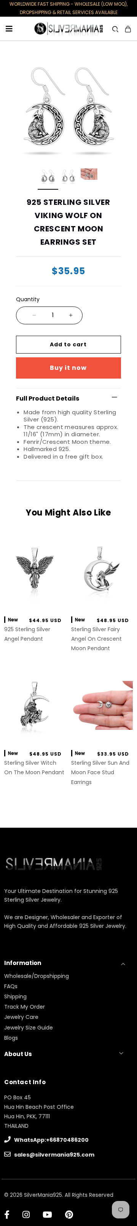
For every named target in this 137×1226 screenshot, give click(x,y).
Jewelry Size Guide (28, 1027)
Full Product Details (47, 398)
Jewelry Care (21, 1017)
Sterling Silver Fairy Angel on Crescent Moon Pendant (96, 639)
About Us (18, 1054)
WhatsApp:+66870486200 (51, 1140)
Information (22, 963)
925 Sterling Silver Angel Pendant (27, 634)
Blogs (11, 1038)
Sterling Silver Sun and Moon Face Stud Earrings (100, 772)
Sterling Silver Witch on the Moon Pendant (34, 767)
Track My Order (24, 1007)
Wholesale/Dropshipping (36, 976)
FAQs (11, 986)
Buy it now (68, 367)
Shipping (15, 996)
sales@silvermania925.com (53, 1154)
